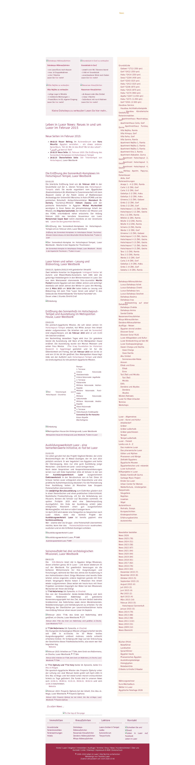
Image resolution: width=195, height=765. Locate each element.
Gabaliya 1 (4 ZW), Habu (132, 264)
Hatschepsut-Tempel (55, 327)
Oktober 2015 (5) (128, 578)
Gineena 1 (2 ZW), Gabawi (132, 233)
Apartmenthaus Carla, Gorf (133, 123)
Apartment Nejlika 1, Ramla (133, 142)
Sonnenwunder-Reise (131, 359)
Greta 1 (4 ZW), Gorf (130, 267)
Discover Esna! (127, 332)
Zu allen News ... (55, 706)
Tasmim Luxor (104, 756)
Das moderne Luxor (129, 447)
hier (56, 78)
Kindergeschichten (129, 514)
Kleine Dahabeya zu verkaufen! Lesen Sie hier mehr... (79, 110)
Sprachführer (126, 651)
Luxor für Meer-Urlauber (129, 399)
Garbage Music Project (130, 478)
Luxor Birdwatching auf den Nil (134, 341)
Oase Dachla (127, 353)
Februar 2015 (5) (128, 603)
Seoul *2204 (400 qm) (131, 78)
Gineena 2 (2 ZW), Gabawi (132, 199)
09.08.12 (62, 681)
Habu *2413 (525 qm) (130, 84)
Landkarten (126, 648)
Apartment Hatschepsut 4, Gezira (133, 167)
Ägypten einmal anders (131, 329)
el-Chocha (80, 591)
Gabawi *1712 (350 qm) (131, 68)
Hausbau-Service (126, 105)
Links (83, 750)
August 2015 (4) (128, 584)
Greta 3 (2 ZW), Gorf (130, 206)
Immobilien (100, 13)
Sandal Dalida (127, 313)
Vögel (123, 502)
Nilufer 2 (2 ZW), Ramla (131, 221)
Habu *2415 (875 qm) (130, 90)
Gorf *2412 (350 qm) (130, 71)
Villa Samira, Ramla (129, 139)
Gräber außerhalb (128, 429)
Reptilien (124, 496)
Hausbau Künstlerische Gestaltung (133, 112)
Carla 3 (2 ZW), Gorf (130, 190)
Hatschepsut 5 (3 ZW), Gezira (134, 242)
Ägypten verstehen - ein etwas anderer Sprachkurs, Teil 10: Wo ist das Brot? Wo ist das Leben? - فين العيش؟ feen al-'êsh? (76, 147)
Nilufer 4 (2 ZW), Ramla (131, 224)
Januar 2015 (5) (128, 609)
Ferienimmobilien (126, 116)
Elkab (124, 368)
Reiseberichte (126, 666)
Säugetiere (125, 493)
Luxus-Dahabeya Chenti (131, 287)
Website (52, 647)
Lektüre (105, 720)
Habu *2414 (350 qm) (130, 74)
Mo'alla (125, 381)
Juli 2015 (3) (126, 587)
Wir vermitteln (127, 61)
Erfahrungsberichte (129, 518)
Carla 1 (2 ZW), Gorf (130, 187)
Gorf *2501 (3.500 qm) (131, 102)
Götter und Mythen (129, 453)
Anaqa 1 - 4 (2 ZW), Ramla (133, 184)
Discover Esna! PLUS (130, 335)
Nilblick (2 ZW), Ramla (130, 218)
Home (77, 13)
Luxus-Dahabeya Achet (131, 284)
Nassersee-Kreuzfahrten (83, 733)
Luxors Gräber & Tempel (109, 727)
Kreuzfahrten (83, 720)
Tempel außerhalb (128, 438)
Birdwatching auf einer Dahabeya (133, 303)
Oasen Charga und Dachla (132, 347)
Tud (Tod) (126, 377)
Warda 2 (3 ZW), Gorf (130, 258)
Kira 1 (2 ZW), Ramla (130, 215)
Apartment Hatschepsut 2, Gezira (133, 158)
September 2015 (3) (130, 581)
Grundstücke (124, 65)
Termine (99, 748)
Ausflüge (109, 13)
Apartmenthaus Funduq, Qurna (133, 126)
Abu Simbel (126, 356)
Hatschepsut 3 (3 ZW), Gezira (134, 236)
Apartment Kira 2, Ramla (132, 152)
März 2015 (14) (127, 599)
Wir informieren (127, 412)
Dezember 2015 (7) (129, 572)
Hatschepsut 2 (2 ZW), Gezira (134, 212)
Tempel (124, 435)
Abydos (125, 393)
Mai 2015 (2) (126, 593)
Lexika (101, 730)
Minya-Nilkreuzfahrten (83, 738)
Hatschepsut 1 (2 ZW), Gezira (134, 209)
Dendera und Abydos (130, 387)
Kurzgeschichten (128, 511)
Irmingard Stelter (91, 272)
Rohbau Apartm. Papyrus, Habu (133, 171)
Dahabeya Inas (127, 300)
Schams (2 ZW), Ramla (131, 227)
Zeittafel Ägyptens (129, 459)
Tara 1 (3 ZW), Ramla (130, 251)
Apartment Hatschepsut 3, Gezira (133, 162)
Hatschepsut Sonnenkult (133, 606)
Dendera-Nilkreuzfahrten (84, 736)
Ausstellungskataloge (130, 660)
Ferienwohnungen (127, 181)
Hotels (50, 736)
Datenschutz (116, 750)
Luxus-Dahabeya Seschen (132, 294)
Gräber (124, 426)
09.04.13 (80, 681)
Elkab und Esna (128, 365)
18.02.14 (88, 681)
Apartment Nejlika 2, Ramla (133, 145)
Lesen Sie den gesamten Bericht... (66, 221)
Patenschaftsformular (80, 525)
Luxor (83, 13)
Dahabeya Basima (129, 297)
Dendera (126, 390)
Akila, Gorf (125, 178)
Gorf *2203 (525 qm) (130, 81)
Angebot (90, 13)
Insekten (124, 499)
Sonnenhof (97, 330)
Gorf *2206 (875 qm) (130, 87)
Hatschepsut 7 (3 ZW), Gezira (134, 245)
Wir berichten (126, 527)
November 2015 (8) (129, 575)
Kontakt (54, 35)
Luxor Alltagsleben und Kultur (134, 338)
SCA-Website (57, 562)
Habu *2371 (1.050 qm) (131, 99)
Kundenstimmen (132, 13)
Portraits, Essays (128, 508)
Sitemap (90, 750)
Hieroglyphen (126, 663)
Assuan (124, 362)
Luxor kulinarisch (128, 469)
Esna (124, 371)
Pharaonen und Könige (131, 456)
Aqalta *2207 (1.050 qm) (132, 96)
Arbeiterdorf (126, 423)
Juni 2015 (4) (126, 590)
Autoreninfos (126, 521)
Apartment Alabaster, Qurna (133, 155)
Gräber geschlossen (129, 432)
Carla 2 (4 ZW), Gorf (130, 261)
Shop (116, 13)
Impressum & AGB (102, 750)
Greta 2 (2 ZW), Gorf (130, 202)
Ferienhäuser (124, 175)
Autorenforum (84, 142)
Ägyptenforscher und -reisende (134, 466)
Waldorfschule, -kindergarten (133, 487)
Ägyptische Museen (129, 462)
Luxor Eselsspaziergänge (132, 344)
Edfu (123, 384)
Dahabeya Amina (128, 310)
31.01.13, (72, 681)
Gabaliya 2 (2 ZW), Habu (132, 193)
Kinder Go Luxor (128, 481)
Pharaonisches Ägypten (131, 657)
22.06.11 (54, 681)
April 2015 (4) (127, 596)
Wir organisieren (128, 277)
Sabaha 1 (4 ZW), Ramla (131, 270)
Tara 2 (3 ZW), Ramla (130, 254)
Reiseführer (126, 645)
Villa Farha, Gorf (128, 136)
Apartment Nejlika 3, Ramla (133, 149)
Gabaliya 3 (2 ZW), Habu (132, 196)
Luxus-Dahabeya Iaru (130, 291)
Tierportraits (104, 736)
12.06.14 (49, 684)
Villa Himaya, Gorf (129, 133)
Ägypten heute (127, 654)
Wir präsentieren (128, 637)
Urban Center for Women (132, 484)
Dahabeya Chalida (129, 307)
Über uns (144, 13)
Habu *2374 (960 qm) (130, 93)
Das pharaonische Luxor (131, 450)
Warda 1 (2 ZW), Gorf (130, 230)
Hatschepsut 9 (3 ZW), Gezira (134, 248)
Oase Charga (128, 350)
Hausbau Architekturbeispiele (134, 108)
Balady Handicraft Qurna (132, 475)
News (121, 13)
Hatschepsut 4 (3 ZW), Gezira (134, 239)
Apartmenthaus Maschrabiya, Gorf (133, 119)
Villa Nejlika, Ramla (129, 130)
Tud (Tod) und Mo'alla (130, 374)
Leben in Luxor (60, 12)
